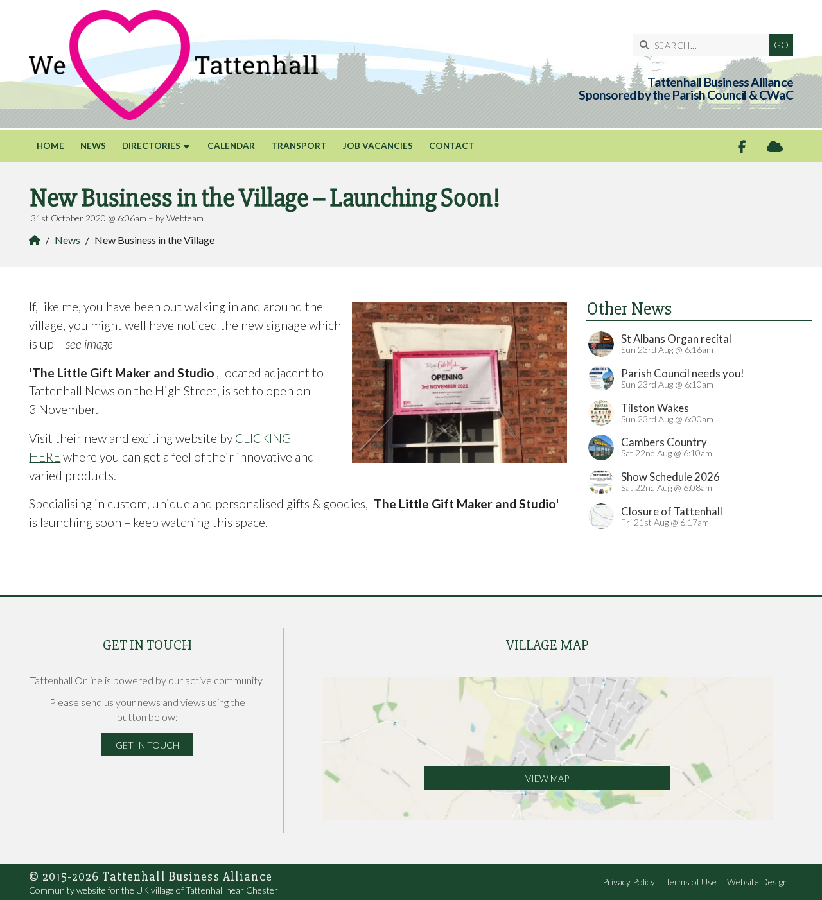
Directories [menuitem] (151, 146)
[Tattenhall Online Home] (173, 65)
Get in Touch (147, 745)
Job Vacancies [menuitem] (378, 146)
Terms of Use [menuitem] (691, 881)
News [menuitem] (93, 146)
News (67, 240)
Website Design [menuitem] (757, 881)
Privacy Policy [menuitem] (628, 881)
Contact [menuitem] (452, 146)
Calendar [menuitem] (231, 146)
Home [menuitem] (50, 146)
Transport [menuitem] (299, 146)
